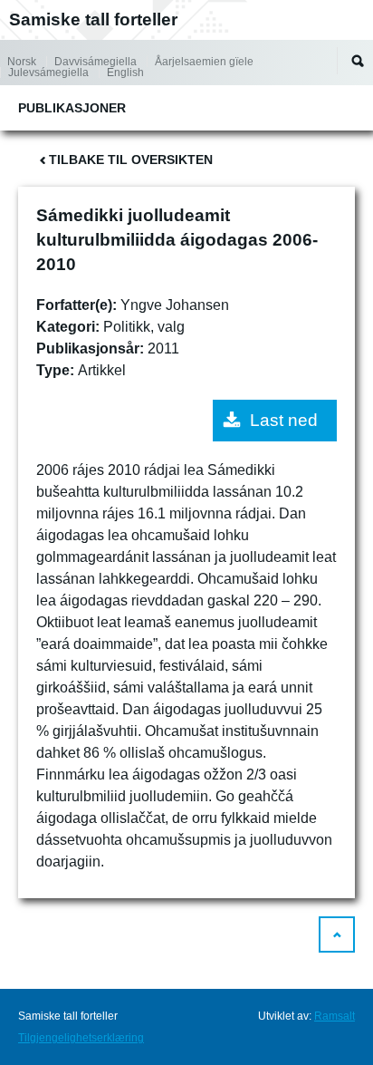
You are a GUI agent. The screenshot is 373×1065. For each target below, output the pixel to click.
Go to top (337, 934)
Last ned (284, 420)
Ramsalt (334, 1016)
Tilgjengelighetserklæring (81, 1037)
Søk (357, 60)
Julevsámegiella (48, 72)
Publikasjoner (72, 108)
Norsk (21, 61)
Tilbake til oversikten (131, 159)
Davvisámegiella (95, 61)
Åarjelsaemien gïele (204, 61)
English (125, 72)
